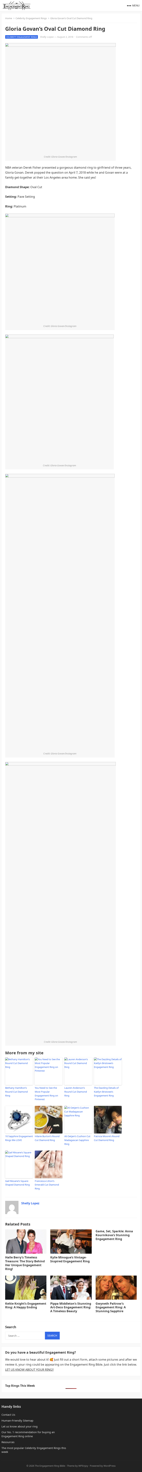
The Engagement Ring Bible (50, 1465)
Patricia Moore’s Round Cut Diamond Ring (106, 1138)
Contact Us (8, 1414)
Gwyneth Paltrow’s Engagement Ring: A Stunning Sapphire (111, 1307)
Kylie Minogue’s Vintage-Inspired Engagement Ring (70, 1259)
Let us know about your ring (19, 1426)
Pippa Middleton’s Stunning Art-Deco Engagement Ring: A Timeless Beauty (70, 1307)
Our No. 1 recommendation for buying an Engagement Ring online (28, 1434)
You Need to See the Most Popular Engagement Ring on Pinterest (46, 1093)
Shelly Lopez (47, 36)
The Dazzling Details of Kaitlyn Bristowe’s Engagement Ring (106, 1091)
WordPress (110, 1465)
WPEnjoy (83, 1465)
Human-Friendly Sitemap (17, 1420)
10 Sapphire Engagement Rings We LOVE (19, 1138)
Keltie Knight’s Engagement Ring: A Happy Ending (25, 1305)
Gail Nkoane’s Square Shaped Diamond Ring (17, 1182)
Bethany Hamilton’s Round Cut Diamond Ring (16, 1091)
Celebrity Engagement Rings (31, 18)
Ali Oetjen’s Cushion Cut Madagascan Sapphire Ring (77, 1140)
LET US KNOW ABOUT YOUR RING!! (29, 1370)
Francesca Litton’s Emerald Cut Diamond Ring (47, 1184)
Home (8, 18)
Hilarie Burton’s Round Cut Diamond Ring (47, 1138)
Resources (7, 1442)
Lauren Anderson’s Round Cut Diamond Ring (75, 1091)
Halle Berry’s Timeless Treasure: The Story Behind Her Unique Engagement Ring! (25, 1263)
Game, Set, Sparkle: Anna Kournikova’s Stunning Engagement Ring (114, 1235)
